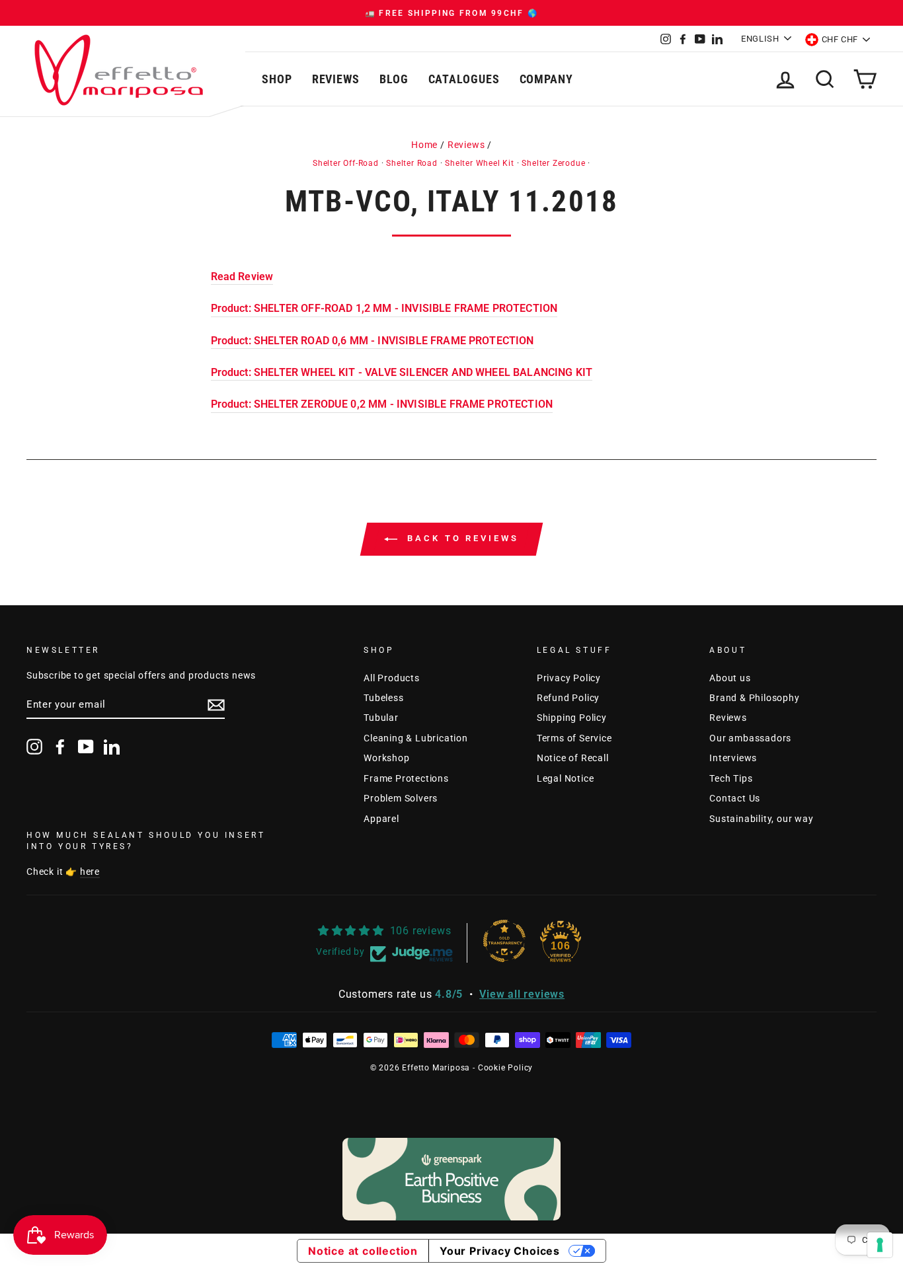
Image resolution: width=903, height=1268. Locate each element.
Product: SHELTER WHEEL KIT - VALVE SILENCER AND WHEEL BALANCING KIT (402, 372)
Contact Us (734, 798)
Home (424, 144)
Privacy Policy (569, 678)
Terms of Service (574, 738)
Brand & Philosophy (754, 697)
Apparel (381, 818)
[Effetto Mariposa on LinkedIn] (112, 747)
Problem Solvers (401, 798)
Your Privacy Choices (500, 1250)
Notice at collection (363, 1250)
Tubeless (383, 697)
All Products (392, 678)
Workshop (386, 758)
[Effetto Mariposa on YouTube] (86, 747)
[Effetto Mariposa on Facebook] (60, 747)
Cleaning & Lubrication (416, 738)
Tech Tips (730, 778)
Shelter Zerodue (553, 163)
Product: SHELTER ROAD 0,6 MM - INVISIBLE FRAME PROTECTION (372, 340)
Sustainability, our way (761, 818)
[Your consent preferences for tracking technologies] (879, 1244)
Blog (394, 79)
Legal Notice (565, 778)
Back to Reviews (460, 538)
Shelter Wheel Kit (479, 163)
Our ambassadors (750, 738)
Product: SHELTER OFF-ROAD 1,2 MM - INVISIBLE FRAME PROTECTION (384, 308)
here (90, 871)
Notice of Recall (573, 758)
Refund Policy (568, 697)
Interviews (733, 758)
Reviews (336, 79)
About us (729, 678)
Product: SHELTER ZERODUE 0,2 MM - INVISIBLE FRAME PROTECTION (382, 404)
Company (546, 79)
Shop (277, 79)
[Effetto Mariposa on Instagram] (34, 747)
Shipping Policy (572, 717)
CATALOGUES (464, 79)
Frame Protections (406, 778)
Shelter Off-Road (346, 163)
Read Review (242, 276)
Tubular (381, 717)
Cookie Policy (505, 1067)
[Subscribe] (216, 705)
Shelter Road (412, 163)
